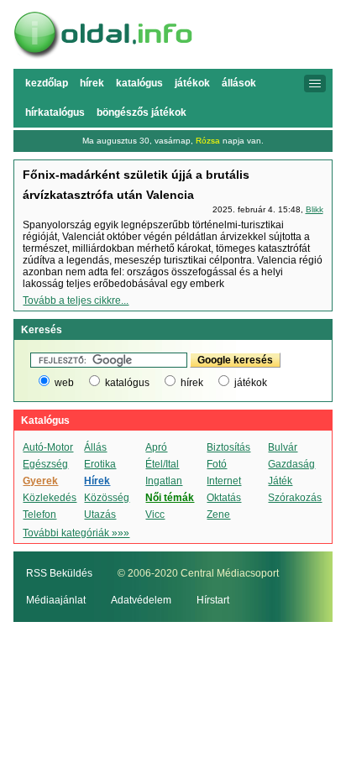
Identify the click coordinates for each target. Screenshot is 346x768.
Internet (224, 481)
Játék (280, 481)
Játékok (192, 83)
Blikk (314, 209)
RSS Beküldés (59, 573)
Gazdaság (291, 464)
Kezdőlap (46, 83)
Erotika (100, 464)
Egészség (45, 464)
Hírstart (213, 600)
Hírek (92, 83)
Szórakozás (295, 498)
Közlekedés (49, 498)
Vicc (155, 514)
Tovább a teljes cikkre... (75, 300)
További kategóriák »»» (76, 533)
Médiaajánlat (56, 600)
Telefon (39, 514)
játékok (250, 383)
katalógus (127, 383)
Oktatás (224, 498)
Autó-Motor (48, 447)
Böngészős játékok (141, 112)
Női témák (169, 498)
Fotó (217, 464)
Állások (239, 83)
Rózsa (208, 140)
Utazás (100, 514)
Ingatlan (163, 481)
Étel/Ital (162, 464)
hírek (192, 383)
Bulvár (282, 447)
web (64, 383)
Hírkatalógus (55, 112)
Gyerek (40, 481)
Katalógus (139, 83)
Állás (95, 447)
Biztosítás (228, 447)
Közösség (106, 498)
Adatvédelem (141, 600)
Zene (218, 514)
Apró (156, 447)
